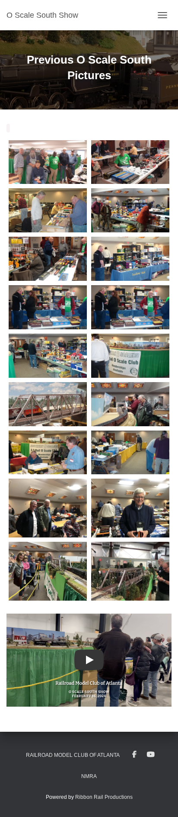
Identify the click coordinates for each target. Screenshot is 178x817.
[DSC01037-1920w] (130, 210)
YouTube (151, 755)
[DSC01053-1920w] (130, 404)
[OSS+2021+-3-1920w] (48, 571)
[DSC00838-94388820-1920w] (130, 162)
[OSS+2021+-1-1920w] (48, 508)
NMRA (89, 776)
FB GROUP (134, 755)
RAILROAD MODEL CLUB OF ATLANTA (73, 755)
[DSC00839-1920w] (48, 210)
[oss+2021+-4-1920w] (130, 571)
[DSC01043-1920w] (130, 356)
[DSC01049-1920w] (48, 404)
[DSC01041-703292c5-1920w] (130, 307)
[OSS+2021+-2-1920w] (130, 508)
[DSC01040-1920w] (130, 259)
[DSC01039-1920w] (48, 259)
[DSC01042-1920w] (48, 356)
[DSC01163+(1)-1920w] (48, 453)
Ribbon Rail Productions (104, 797)
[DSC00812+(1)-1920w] (48, 162)
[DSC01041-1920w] (48, 307)
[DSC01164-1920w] (130, 453)
